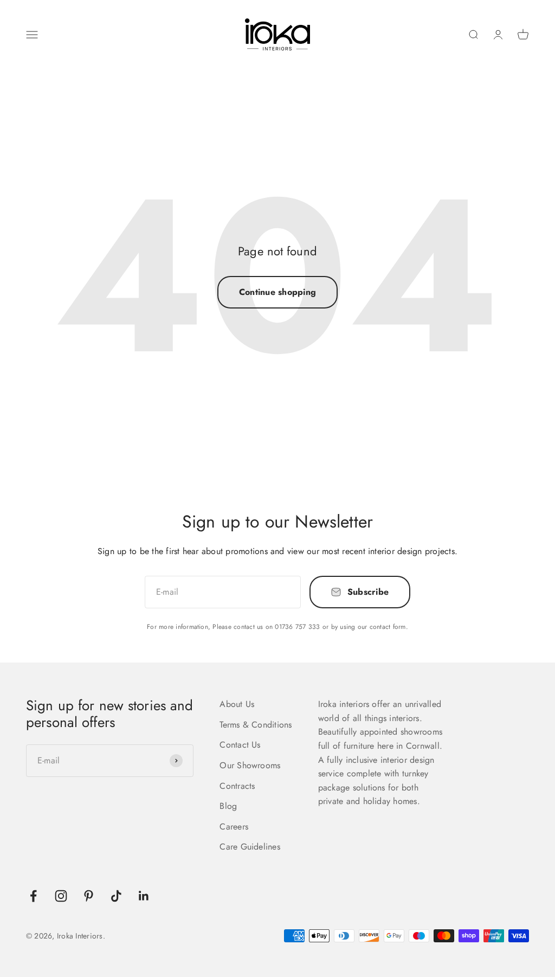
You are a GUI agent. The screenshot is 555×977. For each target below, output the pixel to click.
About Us (237, 704)
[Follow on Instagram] (61, 896)
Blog (228, 806)
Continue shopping (277, 292)
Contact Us (240, 744)
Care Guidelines (250, 846)
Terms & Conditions (256, 724)
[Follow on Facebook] (33, 896)
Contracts (237, 786)
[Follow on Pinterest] (88, 896)
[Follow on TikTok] (116, 896)
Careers (234, 826)
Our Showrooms (250, 765)
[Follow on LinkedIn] (144, 896)
